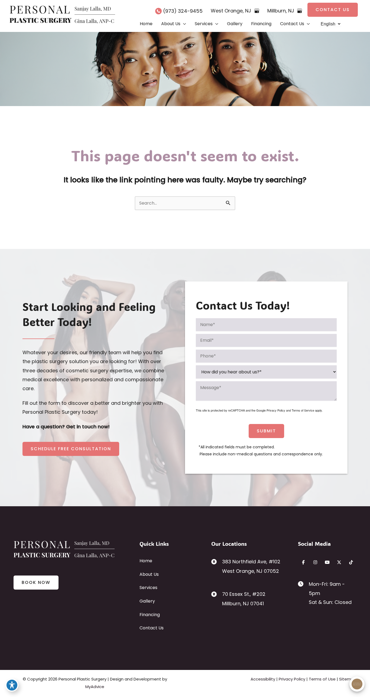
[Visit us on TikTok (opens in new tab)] (351, 562)
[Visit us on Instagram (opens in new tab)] (315, 562)
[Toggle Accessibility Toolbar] (11, 685)
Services (148, 587)
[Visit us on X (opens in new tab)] (339, 562)
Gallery (147, 601)
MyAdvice (94, 686)
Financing (149, 614)
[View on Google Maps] (256, 10)
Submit (266, 431)
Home (145, 561)
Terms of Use (322, 679)
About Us (149, 574)
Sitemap (347, 679)
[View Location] (216, 561)
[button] (332, 10)
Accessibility (263, 679)
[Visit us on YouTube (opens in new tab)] (327, 562)
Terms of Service (303, 410)
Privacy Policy (276, 410)
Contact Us (151, 628)
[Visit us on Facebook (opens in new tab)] (303, 562)
